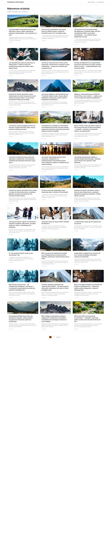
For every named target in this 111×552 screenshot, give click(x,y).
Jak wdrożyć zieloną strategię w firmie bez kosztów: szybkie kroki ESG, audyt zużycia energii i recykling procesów (22, 127)
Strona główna (100, 2)
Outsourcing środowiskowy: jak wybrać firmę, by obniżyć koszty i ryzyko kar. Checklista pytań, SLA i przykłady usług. (53, 31)
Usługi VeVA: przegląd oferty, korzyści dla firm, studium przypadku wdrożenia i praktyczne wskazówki (87, 255)
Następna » (58, 337)
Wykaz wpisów (91, 2)
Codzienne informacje (15, 2)
